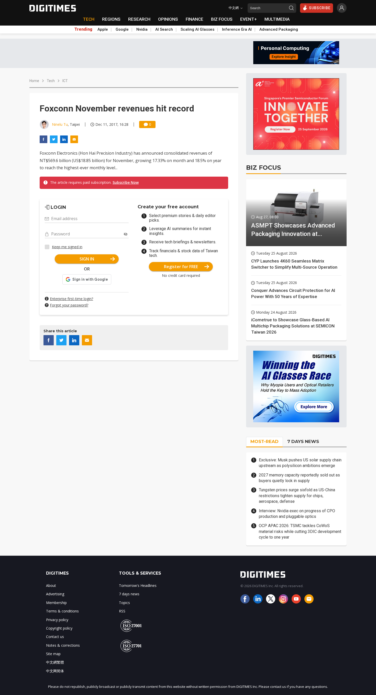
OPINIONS (168, 19)
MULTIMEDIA (277, 19)
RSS (122, 611)
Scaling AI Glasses (197, 29)
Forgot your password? (69, 305)
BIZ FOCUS (222, 19)
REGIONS (111, 19)
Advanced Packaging (278, 29)
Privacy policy (57, 619)
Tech (51, 81)
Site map (53, 653)
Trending (83, 29)
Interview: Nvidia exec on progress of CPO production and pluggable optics (297, 513)
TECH (88, 19)
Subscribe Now (126, 182)
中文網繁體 (55, 662)
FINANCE (194, 19)
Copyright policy (59, 628)
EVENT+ (248, 19)
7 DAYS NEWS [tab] (303, 441)
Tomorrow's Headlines (138, 585)
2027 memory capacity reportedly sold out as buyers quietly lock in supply (299, 478)
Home (34, 81)
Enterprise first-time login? (71, 298)
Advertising (55, 593)
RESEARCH (139, 19)
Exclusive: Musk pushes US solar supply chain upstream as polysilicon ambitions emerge (300, 463)
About (51, 585)
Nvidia (142, 29)
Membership (56, 602)
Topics (124, 602)
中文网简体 (55, 670)
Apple (102, 29)
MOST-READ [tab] (264, 441)
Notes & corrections (63, 645)
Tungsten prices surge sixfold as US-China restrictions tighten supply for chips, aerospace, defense (297, 495)
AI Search (164, 29)
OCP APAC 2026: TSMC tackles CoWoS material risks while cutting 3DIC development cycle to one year (300, 531)
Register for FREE (181, 266)
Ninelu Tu (60, 124)
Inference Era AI (237, 29)
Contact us (55, 636)
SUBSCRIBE (319, 8)
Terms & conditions (62, 611)
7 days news (129, 593)
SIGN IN (87, 259)
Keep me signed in (67, 246)
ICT (65, 81)
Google (122, 29)
